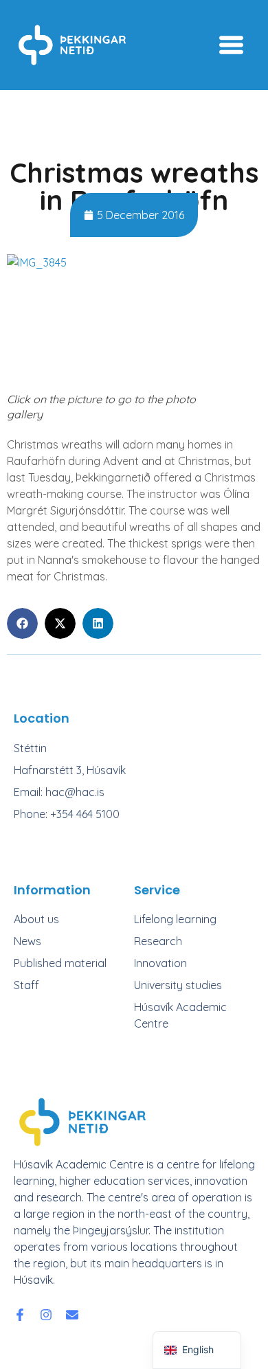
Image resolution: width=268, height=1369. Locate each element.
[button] (22, 623)
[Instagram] (46, 1315)
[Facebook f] (20, 1315)
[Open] (231, 45)
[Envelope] (72, 1315)
